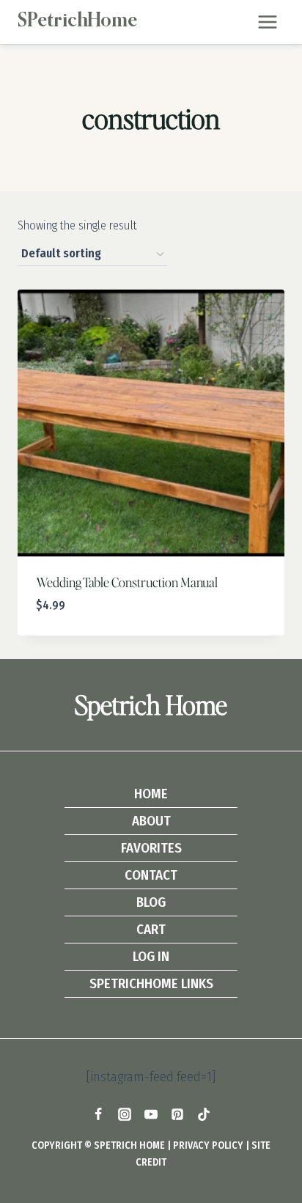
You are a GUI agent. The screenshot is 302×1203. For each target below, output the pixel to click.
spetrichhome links (151, 983)
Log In (151, 956)
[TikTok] (204, 1114)
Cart (151, 929)
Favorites (151, 847)
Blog (151, 902)
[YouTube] (151, 1114)
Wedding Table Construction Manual (127, 581)
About (151, 820)
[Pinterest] (177, 1114)
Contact (151, 875)
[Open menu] (267, 22)
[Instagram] (124, 1114)
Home (151, 793)
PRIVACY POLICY (208, 1145)
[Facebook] (98, 1114)
